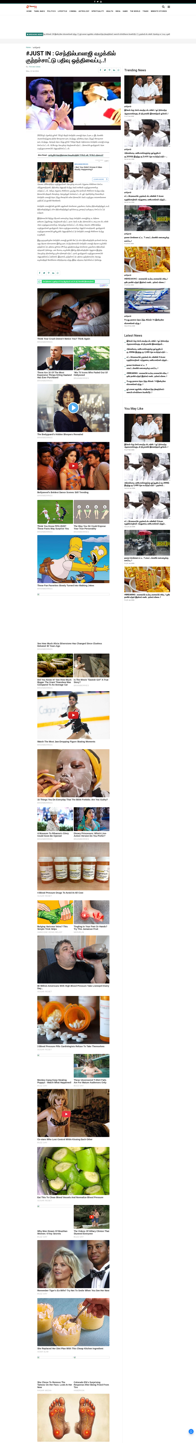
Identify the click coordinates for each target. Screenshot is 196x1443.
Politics (51, 11)
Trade (145, 11)
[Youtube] (101, 1)
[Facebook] (94, 1)
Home (29, 11)
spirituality (98, 11)
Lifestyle (62, 11)
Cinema (72, 11)
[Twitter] (97, 1)
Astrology (84, 11)
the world (135, 11)
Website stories (159, 11)
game (125, 11)
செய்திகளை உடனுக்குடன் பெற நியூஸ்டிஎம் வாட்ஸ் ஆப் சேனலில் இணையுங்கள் (68, 281)
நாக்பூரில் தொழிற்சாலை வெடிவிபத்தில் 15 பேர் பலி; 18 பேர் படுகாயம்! (75, 155)
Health (109, 11)
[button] (169, 7)
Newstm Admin (34, 67)
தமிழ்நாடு (36, 47)
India (117, 11)
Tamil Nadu (39, 11)
